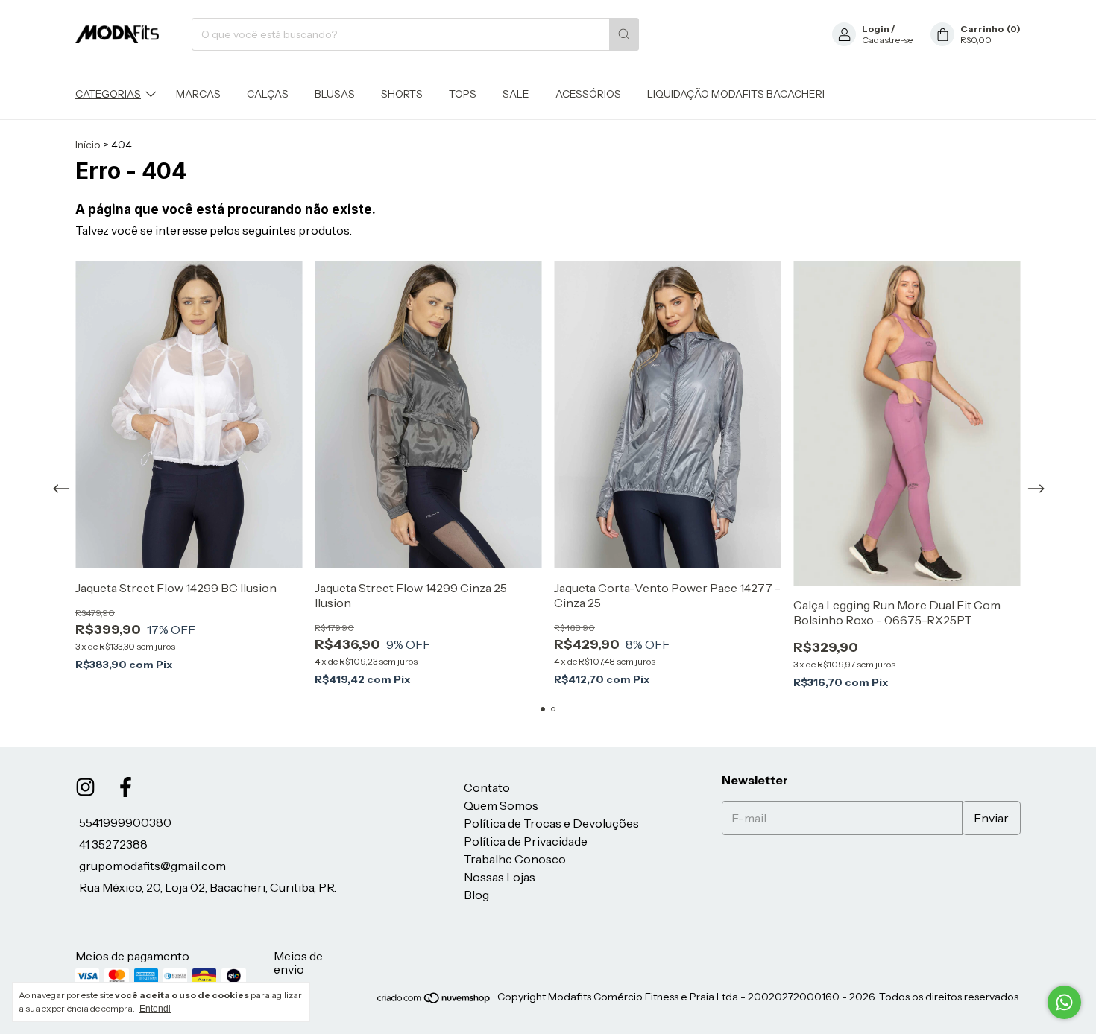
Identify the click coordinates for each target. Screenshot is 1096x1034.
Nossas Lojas (499, 876)
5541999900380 (125, 822)
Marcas (198, 94)
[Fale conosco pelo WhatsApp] (1064, 1002)
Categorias (108, 94)
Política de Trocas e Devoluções (551, 823)
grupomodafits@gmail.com (152, 865)
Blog (476, 894)
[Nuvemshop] (434, 1001)
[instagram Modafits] (85, 787)
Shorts (402, 94)
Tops (462, 94)
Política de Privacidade (526, 841)
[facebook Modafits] (126, 787)
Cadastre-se (887, 39)
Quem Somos (501, 805)
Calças (268, 94)
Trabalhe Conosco (515, 858)
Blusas (335, 94)
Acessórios (588, 94)
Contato (487, 787)
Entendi (155, 1008)
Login (875, 28)
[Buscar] (624, 34)
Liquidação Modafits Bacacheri (736, 94)
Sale (516, 94)
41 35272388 (113, 844)
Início (88, 144)
